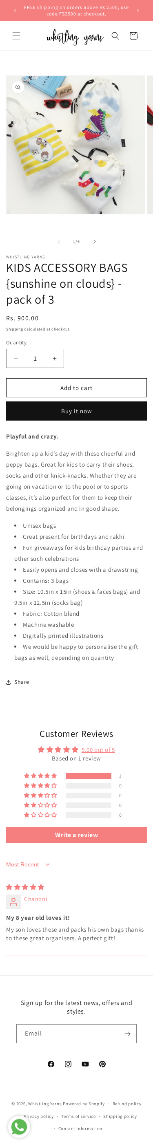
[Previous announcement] (15, 11)
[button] (16, 36)
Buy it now (76, 411)
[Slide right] (95, 242)
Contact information (80, 1128)
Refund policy (127, 1103)
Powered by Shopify (84, 1103)
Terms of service (78, 1116)
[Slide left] (59, 242)
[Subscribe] (127, 1033)
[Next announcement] (138, 11)
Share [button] (21, 681)
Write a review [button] (76, 835)
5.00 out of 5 (98, 750)
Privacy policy (39, 1116)
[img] (25, 887)
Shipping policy (120, 1116)
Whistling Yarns (45, 1103)
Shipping (14, 329)
